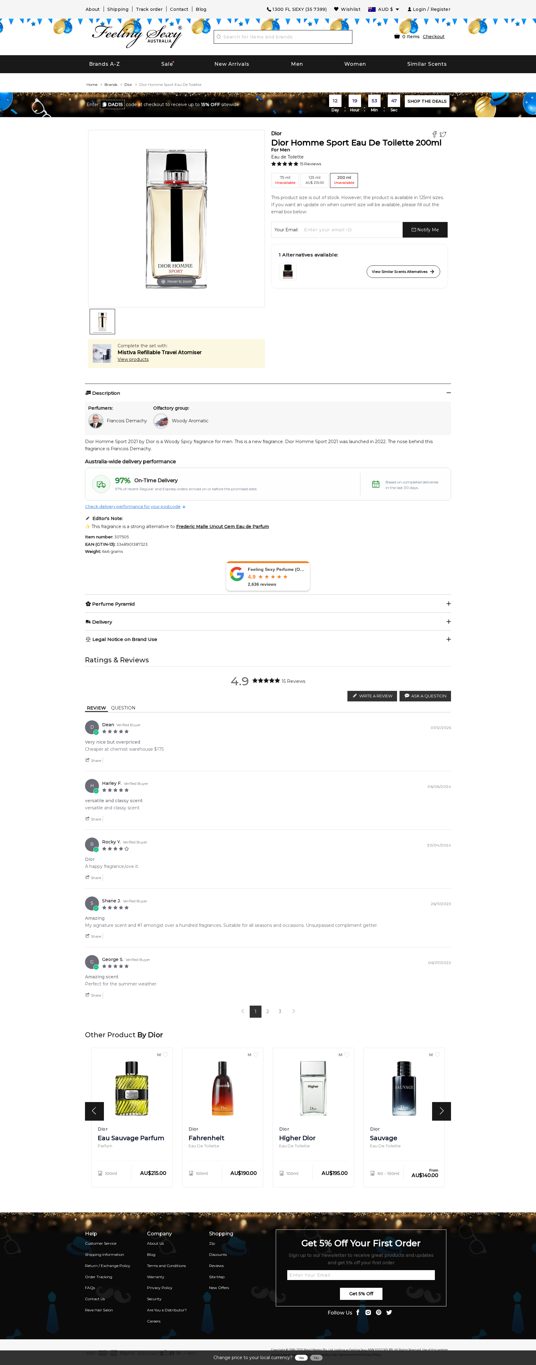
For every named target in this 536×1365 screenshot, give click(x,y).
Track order (149, 9)
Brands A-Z (104, 64)
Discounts (218, 1254)
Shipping (117, 9)
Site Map (217, 1276)
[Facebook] (435, 135)
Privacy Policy (159, 1287)
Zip (212, 1243)
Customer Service (100, 1243)
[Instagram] (368, 1313)
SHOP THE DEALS (427, 101)
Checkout (433, 36)
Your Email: (286, 230)
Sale (167, 64)
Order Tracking (98, 1276)
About (93, 9)
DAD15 (115, 104)
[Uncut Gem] (288, 272)
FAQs (90, 1287)
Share (95, 760)
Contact (179, 9)
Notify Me (427, 230)
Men (297, 64)
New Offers (219, 1287)
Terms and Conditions (166, 1265)
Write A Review (375, 695)
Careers (153, 1321)
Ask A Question (428, 695)
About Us (155, 1243)
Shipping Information (104, 1254)
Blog (201, 9)
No (316, 1357)
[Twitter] (444, 135)
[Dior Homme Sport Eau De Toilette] (102, 321)
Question (123, 708)
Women (355, 64)
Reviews (216, 1265)
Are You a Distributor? (167, 1310)
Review (96, 708)
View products (133, 359)
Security (154, 1298)
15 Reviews (310, 163)
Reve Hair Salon (99, 1310)
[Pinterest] (378, 1313)
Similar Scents (427, 64)
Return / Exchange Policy (107, 1265)
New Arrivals (231, 64)
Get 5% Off (361, 1293)
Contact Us (95, 1298)
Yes (301, 1357)
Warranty (155, 1276)
